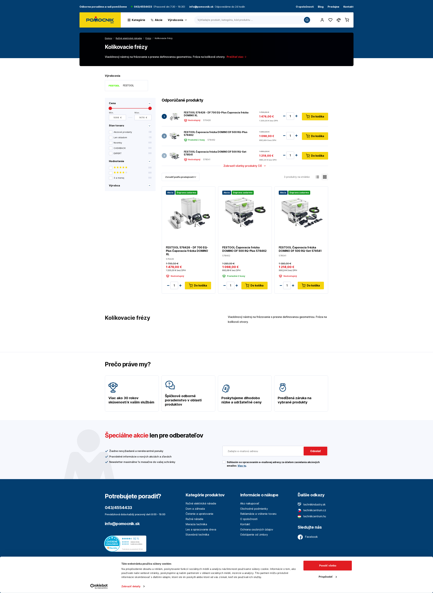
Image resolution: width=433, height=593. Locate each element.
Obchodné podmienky (254, 508)
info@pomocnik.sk (122, 523)
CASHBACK (133, 148)
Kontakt (348, 6)
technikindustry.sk (314, 504)
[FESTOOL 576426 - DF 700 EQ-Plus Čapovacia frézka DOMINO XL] (174, 117)
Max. (137, 112)
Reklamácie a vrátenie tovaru (258, 513)
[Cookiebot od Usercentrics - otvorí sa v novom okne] (99, 586)
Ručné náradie (194, 519)
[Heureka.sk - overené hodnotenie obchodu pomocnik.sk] (126, 543)
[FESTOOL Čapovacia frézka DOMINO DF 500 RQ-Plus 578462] (174, 136)
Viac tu (242, 465)
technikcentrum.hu (314, 516)
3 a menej (133, 177)
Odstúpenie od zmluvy (254, 534)
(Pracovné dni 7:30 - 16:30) (169, 6)
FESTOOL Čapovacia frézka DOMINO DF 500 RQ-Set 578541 (215, 153)
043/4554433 (143, 6)
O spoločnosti (305, 6)
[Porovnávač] (338, 20)
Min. (111, 112)
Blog (321, 6)
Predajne (333, 6)
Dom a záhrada (195, 508)
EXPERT (133, 153)
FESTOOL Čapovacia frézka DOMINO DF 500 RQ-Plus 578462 (215, 134)
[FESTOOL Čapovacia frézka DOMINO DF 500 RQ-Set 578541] (174, 156)
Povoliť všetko (327, 565)
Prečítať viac (235, 56)
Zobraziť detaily (130, 586)
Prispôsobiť (326, 576)
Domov (108, 38)
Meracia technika (196, 524)
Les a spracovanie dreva (201, 529)
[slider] (110, 108)
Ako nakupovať (249, 503)
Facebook (311, 536)
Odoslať (315, 451)
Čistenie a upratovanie (199, 513)
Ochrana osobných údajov (256, 529)
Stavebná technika (197, 534)
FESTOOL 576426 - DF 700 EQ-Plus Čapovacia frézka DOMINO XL (216, 114)
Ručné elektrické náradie (201, 503)
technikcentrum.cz (314, 510)
